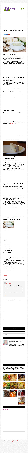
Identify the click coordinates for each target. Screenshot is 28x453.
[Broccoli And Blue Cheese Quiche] (14, 385)
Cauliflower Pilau (12, 123)
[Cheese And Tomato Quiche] (6, 385)
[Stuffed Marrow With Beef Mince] (6, 378)
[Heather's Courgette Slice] (21, 385)
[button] (4, 34)
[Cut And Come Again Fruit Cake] (6, 393)
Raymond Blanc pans (16, 216)
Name (4, 311)
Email (3, 315)
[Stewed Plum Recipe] (21, 393)
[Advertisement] (14, 21)
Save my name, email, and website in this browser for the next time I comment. (12, 325)
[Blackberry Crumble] (21, 378)
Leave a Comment (14, 31)
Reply (5, 295)
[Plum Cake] (21, 401)
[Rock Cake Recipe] (14, 378)
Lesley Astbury (8, 282)
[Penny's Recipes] (14, 11)
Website (4, 319)
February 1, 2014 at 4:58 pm (9, 283)
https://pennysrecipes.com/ (14, 441)
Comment (4, 302)
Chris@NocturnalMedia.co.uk (15, 440)
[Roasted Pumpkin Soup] (14, 393)
